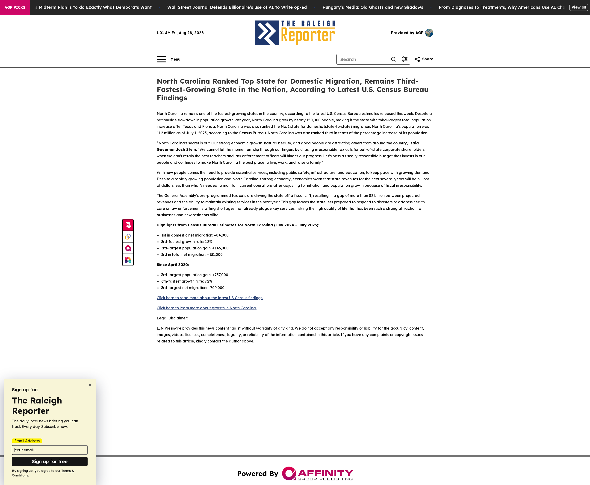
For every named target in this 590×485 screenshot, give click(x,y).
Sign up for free (50, 461)
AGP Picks (15, 7)
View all (579, 7)
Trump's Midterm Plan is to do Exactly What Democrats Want (86, 7)
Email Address (27, 440)
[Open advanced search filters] (404, 59)
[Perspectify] (128, 236)
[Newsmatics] (128, 260)
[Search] (393, 59)
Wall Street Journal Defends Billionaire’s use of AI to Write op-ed (237, 7)
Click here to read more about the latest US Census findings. (210, 297)
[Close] (90, 385)
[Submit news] (128, 225)
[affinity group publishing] (128, 248)
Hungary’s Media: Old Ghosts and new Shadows (372, 7)
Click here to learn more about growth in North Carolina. (207, 308)
